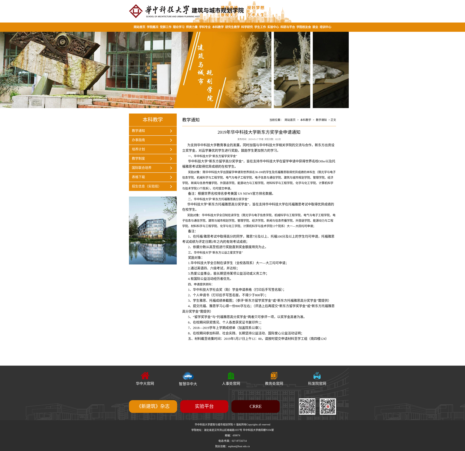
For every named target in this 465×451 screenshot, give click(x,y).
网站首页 (139, 27)
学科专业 (205, 27)
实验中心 (273, 27)
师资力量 (192, 27)
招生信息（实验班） (146, 186)
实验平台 (204, 406)
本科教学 (218, 27)
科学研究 (247, 27)
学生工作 (260, 27)
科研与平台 (287, 27)
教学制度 (138, 158)
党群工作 (165, 27)
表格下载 (138, 177)
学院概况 (152, 27)
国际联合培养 (141, 168)
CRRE (256, 406)
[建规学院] (232, 11)
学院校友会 (303, 27)
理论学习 (179, 27)
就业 (315, 27)
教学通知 (138, 131)
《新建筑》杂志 (153, 406)
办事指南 (138, 140)
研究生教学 (232, 27)
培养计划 (138, 149)
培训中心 (325, 27)
